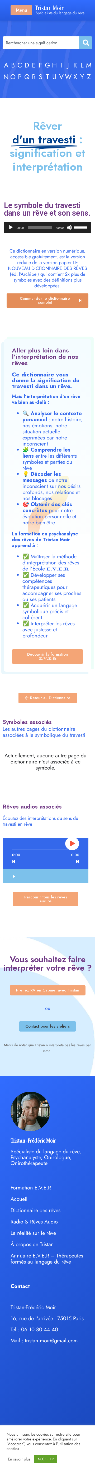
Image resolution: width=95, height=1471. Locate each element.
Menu (21, 10)
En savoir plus (19, 1459)
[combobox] (41, 42)
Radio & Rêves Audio (34, 1222)
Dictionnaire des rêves (35, 1210)
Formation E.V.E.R (31, 1188)
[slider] (81, 227)
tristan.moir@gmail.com (51, 1340)
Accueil (19, 1199)
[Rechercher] (85, 42)
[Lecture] (10, 227)
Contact (20, 1286)
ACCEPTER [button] (45, 1459)
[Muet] (69, 227)
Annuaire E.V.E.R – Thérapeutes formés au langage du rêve (47, 1259)
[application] (47, 227)
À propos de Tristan (32, 1244)
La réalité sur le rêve (33, 1233)
